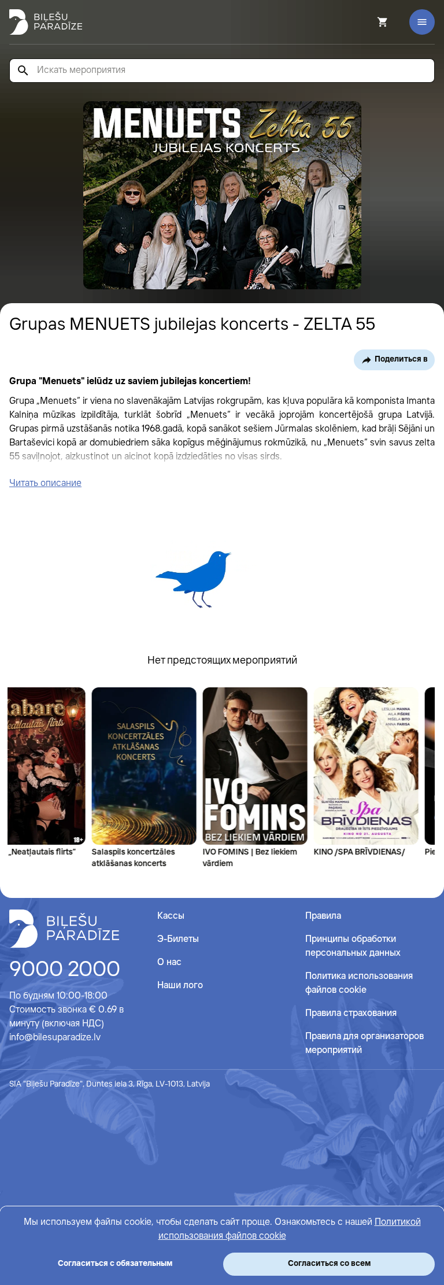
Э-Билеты (178, 939)
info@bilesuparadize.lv (55, 1037)
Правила (323, 916)
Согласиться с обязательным (115, 1264)
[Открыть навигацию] (422, 22)
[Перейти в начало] (64, 929)
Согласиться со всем (329, 1264)
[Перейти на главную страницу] (45, 22)
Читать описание (45, 483)
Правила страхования (351, 1013)
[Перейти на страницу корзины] (367, 22)
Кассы (170, 916)
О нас (169, 962)
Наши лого (180, 985)
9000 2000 (64, 970)
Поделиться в (401, 359)
